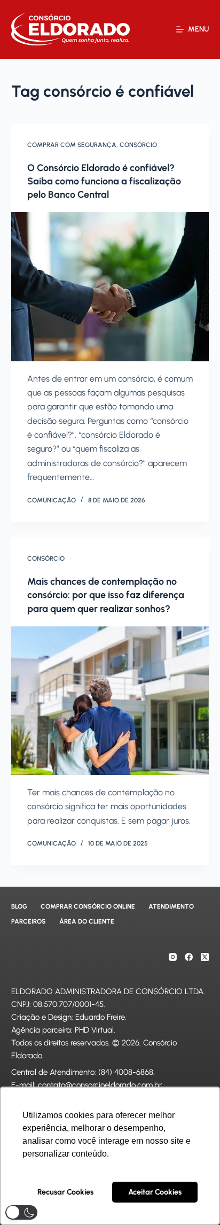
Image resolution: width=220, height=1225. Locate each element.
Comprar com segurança (71, 145)
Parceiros (28, 921)
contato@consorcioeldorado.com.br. (100, 1085)
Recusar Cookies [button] (65, 1192)
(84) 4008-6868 (125, 1072)
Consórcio (138, 145)
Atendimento (171, 906)
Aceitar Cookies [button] (155, 1192)
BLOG (19, 906)
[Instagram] (173, 957)
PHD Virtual (94, 1030)
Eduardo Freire (100, 1017)
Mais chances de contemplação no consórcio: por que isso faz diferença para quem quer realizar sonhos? (105, 595)
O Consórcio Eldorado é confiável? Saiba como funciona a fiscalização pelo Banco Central (104, 181)
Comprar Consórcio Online (88, 906)
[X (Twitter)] (205, 957)
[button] (21, 1212)
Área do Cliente (86, 921)
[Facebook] (189, 957)
